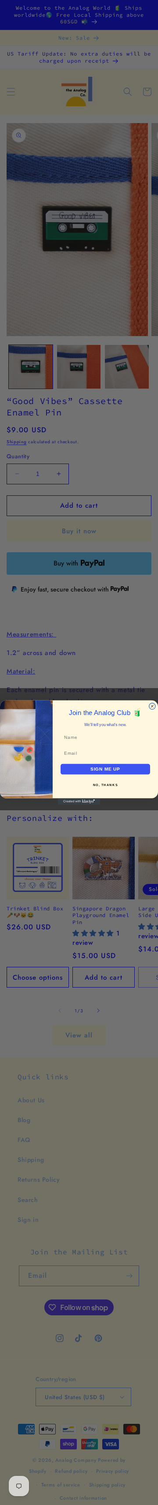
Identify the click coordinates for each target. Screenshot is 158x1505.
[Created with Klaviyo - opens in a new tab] (79, 801)
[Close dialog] (152, 706)
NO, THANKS (105, 785)
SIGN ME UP (105, 769)
